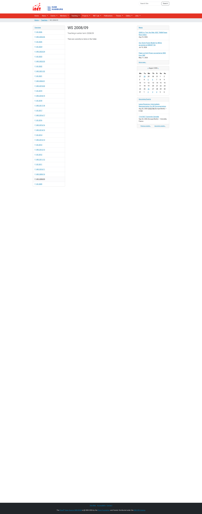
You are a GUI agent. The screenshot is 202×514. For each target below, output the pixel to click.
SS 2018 (39, 101)
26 (148, 89)
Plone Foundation (104, 510)
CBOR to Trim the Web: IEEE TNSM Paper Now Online (153, 34)
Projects (85, 16)
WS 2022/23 (40, 61)
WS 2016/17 (40, 115)
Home (37, 16)
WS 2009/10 (40, 174)
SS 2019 (39, 91)
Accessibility (101, 505)
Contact (109, 505)
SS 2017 (39, 111)
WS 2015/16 (40, 125)
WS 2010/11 (40, 169)
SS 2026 (39, 32)
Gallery (128, 16)
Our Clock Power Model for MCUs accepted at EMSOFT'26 (150, 44)
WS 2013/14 (40, 140)
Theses (118, 16)
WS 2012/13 (40, 150)
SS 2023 (39, 57)
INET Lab (96, 16)
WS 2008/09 (40, 179)
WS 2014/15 (40, 130)
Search (165, 3)
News (44, 16)
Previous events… (146, 126)
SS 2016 (39, 120)
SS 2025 (39, 42)
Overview (38, 28)
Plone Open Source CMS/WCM (71, 510)
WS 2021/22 (40, 71)
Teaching (74, 16)
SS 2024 (39, 47)
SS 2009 (39, 184)
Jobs (137, 16)
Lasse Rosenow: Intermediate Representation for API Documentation (152, 105)
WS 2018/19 (40, 96)
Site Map (93, 505)
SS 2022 (39, 66)
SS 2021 (39, 76)
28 (144, 76)
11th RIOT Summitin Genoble (149, 117)
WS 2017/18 (40, 106)
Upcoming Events (145, 99)
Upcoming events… (160, 126)
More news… (142, 62)
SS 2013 (39, 145)
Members (63, 16)
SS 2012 (39, 155)
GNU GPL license (139, 510)
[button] (48, 15)
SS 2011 (39, 164)
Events (53, 16)
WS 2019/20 (40, 86)
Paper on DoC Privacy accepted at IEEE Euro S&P (152, 54)
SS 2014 (39, 135)
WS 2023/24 (40, 52)
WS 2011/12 (40, 160)
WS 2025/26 (40, 37)
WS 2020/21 (40, 81)
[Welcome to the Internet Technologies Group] (49, 7)
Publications (108, 16)
